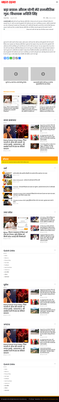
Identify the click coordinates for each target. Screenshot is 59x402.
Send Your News (8, 267)
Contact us (6, 270)
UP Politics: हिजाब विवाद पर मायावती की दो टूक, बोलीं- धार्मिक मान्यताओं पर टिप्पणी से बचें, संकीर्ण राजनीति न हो (29, 109)
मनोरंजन (5, 274)
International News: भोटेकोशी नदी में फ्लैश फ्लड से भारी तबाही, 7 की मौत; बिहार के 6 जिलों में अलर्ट (47, 311)
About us (6, 258)
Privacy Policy (7, 260)
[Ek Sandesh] (8, 2)
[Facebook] (29, 399)
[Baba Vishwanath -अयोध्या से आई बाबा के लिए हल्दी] (8, 182)
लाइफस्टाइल (6, 277)
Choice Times (6, 18)
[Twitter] (31, 399)
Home (5, 255)
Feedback (6, 265)
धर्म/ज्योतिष (6, 272)
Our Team (6, 263)
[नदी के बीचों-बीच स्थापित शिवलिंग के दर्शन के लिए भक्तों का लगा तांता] (8, 175)
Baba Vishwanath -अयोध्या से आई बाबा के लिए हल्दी (26, 180)
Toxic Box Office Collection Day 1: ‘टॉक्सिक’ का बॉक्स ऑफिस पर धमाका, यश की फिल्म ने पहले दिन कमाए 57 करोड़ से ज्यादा (47, 147)
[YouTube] (33, 399)
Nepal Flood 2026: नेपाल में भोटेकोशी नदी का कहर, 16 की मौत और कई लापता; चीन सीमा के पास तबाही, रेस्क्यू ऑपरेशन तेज (47, 128)
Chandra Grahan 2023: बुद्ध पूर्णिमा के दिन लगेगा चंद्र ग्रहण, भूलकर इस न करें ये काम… (33, 201)
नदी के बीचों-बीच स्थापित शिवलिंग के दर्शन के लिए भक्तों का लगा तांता (30, 173)
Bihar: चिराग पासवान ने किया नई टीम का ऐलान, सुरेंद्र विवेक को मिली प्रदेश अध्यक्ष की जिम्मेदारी (11, 109)
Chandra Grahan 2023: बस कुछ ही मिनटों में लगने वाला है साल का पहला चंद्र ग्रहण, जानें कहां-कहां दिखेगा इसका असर (34, 194)
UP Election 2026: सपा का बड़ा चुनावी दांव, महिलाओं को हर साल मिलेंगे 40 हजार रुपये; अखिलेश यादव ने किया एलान (47, 109)
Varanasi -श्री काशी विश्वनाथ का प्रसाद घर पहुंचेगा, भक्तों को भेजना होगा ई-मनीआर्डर (34, 187)
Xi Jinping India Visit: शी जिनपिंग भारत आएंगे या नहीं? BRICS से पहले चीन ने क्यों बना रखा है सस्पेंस (47, 138)
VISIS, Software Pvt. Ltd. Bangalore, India (49, 399)
